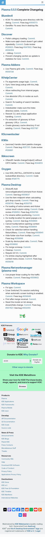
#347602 (27, 47)
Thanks (4, 451)
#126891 (9, 150)
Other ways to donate (22, 367)
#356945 (27, 296)
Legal (38, 531)
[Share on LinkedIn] (22, 508)
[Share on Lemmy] (31, 508)
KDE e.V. (5, 485)
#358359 (9, 50)
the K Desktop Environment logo (25, 529)
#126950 (16, 212)
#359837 (25, 195)
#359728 (9, 72)
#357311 (26, 147)
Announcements (8, 436)
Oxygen (6, 169)
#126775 (16, 179)
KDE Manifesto (7, 495)
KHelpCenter (9, 77)
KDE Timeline (6, 491)
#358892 (13, 244)
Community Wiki (7, 459)
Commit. (15, 22)
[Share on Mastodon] (9, 508)
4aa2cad (31, 526)
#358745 (9, 203)
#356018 (9, 262)
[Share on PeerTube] (40, 508)
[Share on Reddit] (27, 508)
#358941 (39, 232)
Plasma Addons (11, 64)
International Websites (10, 498)
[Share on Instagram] (24, 514)
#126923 (9, 47)
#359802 (34, 277)
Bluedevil (7, 15)
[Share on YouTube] (35, 508)
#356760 (34, 212)
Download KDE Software (11, 465)
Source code (6, 428)
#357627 (9, 308)
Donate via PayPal (37, 361)
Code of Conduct (8, 468)
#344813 (39, 163)
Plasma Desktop (11, 184)
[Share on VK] (20, 514)
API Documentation (9, 418)
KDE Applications (8, 401)
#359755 (28, 203)
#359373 (33, 22)
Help (3, 462)
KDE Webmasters (22, 524)
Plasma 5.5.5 (9, 9)
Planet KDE (6, 442)
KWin (5, 140)
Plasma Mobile (7, 408)
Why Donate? (30, 354)
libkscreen (8, 156)
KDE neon (5, 411)
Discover (7, 34)
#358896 (19, 238)
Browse (22, 386)
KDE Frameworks (8, 405)
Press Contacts (7, 445)
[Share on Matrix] (5, 508)
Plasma (4, 398)
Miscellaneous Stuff (9, 448)
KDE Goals (5, 425)
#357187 (34, 128)
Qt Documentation (8, 422)
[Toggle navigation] (42, 2)
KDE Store (5, 482)
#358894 (33, 221)
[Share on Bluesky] (14, 508)
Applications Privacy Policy (11, 474)
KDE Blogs (5, 439)
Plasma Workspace (13, 283)
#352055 (26, 308)
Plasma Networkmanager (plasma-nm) (17, 269)
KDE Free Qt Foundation (10, 488)
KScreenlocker (10, 134)
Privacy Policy (7, 471)
